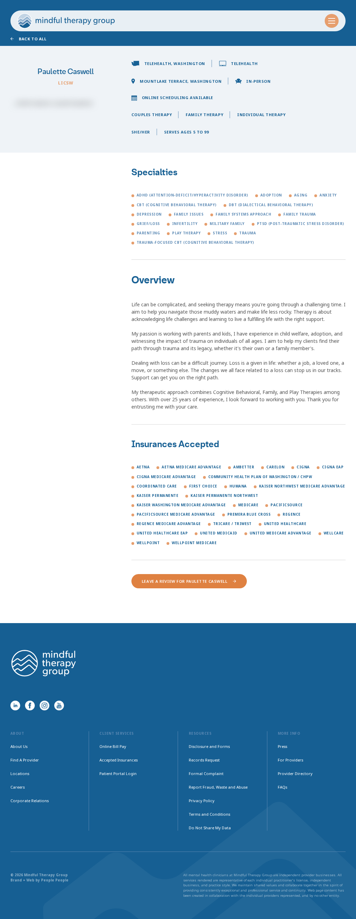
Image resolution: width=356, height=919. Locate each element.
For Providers (290, 760)
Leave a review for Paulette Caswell (185, 581)
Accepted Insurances (118, 760)
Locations (19, 773)
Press (282, 746)
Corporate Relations (29, 800)
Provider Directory (295, 773)
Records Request (204, 760)
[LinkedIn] (15, 705)
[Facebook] (30, 705)
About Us (18, 746)
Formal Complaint (206, 773)
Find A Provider (24, 760)
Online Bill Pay (112, 746)
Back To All (32, 38)
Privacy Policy (202, 800)
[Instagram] (44, 705)
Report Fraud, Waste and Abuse (218, 787)
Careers (17, 787)
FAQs (282, 787)
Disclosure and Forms (209, 746)
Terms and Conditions (209, 814)
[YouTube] (59, 705)
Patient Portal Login (118, 773)
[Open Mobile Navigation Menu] (332, 21)
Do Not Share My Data (210, 827)
